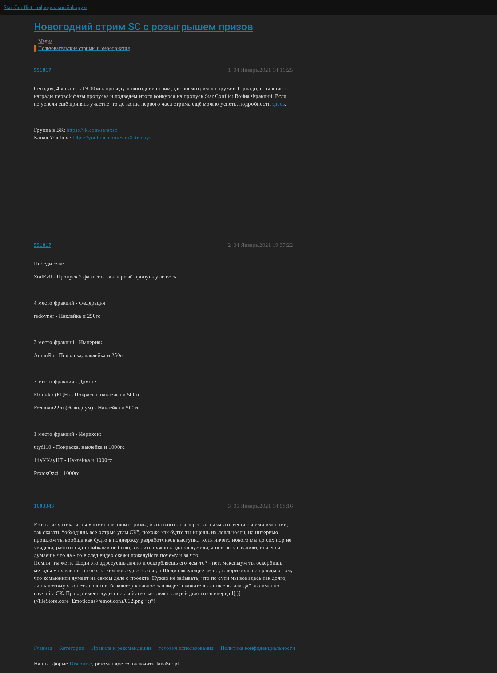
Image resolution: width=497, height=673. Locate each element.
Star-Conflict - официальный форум (45, 7)
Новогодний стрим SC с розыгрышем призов (143, 27)
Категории (71, 648)
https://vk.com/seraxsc (92, 130)
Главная (43, 648)
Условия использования (186, 648)
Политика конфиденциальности (257, 648)
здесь (278, 104)
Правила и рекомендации (121, 648)
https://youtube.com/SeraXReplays (112, 137)
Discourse (80, 663)
